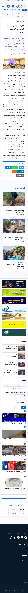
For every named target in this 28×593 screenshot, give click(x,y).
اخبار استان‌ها (24, 560)
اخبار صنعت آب (15, 14)
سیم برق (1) (12, 509)
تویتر (20, 167)
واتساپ (13, 167)
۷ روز (23, 407)
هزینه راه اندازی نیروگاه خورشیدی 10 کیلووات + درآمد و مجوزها (10, 347)
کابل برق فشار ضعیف (20, 396)
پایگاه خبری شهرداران (20, 385)
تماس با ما (24, 549)
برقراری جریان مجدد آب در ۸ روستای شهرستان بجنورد (15, 211)
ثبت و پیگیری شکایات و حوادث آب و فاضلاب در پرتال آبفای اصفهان (14, 439)
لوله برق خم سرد (11, 389)
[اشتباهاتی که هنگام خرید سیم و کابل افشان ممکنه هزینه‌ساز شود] (21, 364)
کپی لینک (19, 175)
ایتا (13, 171)
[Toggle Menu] (2, 6)
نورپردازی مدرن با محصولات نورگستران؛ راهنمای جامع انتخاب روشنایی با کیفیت (15, 489)
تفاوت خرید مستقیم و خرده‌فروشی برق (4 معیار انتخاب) (10, 355)
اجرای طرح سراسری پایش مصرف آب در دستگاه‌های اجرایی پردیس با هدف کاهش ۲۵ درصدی (14, 238)
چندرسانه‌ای (24, 576)
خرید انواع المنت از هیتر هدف (11, 392)
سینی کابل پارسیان (20, 389)
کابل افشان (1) (12, 513)
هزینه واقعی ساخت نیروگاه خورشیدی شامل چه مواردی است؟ (10, 371)
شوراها (25, 568)
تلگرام (6, 167)
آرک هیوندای (22, 392)
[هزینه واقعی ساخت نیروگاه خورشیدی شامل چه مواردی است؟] (21, 372)
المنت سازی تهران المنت (8, 385)
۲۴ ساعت (18, 407)
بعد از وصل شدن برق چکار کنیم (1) (16, 505)
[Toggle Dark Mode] (8, 6)
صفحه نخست (24, 14)
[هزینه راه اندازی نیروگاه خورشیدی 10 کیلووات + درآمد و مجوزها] (21, 348)
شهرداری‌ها (24, 572)
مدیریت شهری (24, 564)
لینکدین (20, 171)
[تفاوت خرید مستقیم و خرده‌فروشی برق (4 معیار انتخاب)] (21, 356)
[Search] (13, 6)
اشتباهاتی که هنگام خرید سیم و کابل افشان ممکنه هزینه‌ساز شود (10, 363)
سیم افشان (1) (21, 509)
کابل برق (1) (21, 513)
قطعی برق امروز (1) (20, 502)
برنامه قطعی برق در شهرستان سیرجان (18, 423)
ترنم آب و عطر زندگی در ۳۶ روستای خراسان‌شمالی (15, 265)
